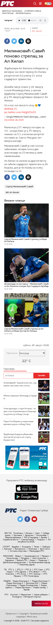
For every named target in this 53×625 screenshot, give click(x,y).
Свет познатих (39, 558)
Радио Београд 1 (21, 581)
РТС (6, 594)
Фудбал (15, 546)
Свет (37, 533)
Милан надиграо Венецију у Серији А (20, 397)
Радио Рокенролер (29, 585)
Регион (29, 533)
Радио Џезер (39, 587)
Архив (27, 589)
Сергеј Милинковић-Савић (19, 186)
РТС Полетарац (31, 576)
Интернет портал (32, 596)
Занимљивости (31, 556)
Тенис (36, 546)
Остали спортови (18, 551)
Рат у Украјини (31, 537)
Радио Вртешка (23, 587)
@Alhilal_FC (10, 108)
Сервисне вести (10, 539)
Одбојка (46, 546)
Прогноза (11, 353)
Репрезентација (23, 13)
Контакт (14, 594)
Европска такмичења (12, 11)
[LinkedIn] (21, 41)
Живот (18, 556)
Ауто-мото (45, 549)
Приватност (11, 613)
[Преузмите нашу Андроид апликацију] (26, 496)
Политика (18, 533)
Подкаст (41, 539)
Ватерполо (20, 549)
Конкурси (17, 596)
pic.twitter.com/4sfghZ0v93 (20, 112)
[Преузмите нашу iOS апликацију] (26, 488)
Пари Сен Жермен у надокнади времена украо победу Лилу (18, 422)
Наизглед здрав (27, 564)
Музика (45, 556)
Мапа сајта (41, 603)
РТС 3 (28, 569)
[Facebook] (7, 41)
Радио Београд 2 (40, 581)
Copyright (23, 613)
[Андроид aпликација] (26, 458)
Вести (8, 533)
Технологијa (12, 558)
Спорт (6, 546)
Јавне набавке (41, 594)
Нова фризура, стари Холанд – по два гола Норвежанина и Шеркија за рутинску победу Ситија (20, 411)
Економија (41, 535)
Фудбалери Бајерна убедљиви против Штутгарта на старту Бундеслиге (18, 437)
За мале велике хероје (39, 562)
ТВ (5, 569)
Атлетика (32, 549)
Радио (7, 581)
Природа (42, 560)
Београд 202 (32, 583)
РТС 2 (20, 569)
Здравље (9, 560)
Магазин (8, 556)
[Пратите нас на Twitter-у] (20, 519)
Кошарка (26, 546)
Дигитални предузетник (14, 562)
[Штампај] (28, 41)
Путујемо (25, 558)
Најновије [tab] (9, 368)
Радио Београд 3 (15, 583)
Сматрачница (27, 539)
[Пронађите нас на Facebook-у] (27, 519)
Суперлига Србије (32, 11)
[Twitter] (14, 41)
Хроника (18, 535)
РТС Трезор (35, 574)
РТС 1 (11, 569)
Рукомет (8, 549)
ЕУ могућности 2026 (34, 540)
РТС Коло (21, 574)
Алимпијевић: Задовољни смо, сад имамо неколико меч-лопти (20, 384)
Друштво (29, 535)
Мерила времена (13, 537)
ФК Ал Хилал (12, 192)
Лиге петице (8, 13)
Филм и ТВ (22, 560)
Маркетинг (26, 594)
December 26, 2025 (14, 119)
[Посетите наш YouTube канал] (34, 519)
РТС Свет (38, 569)
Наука (32, 560)
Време (44, 537)
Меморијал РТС (36, 551)
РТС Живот (34, 571)
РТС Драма (20, 571)
